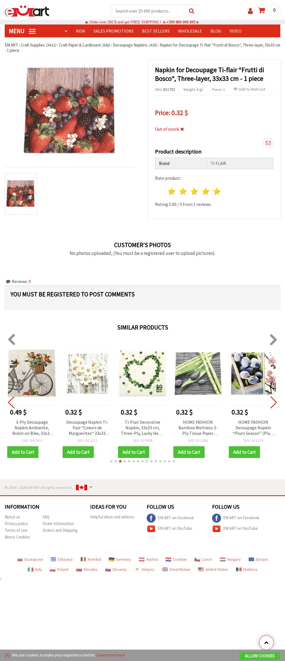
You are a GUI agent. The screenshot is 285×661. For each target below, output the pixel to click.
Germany (123, 559)
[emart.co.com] (27, 11)
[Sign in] (250, 11)
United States (216, 569)
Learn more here (110, 655)
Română (94, 559)
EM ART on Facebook (176, 517)
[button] (111, 461)
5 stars (217, 191)
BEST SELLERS (156, 31)
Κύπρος (148, 569)
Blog (215, 31)
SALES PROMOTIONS (114, 31)
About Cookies (17, 537)
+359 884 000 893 (180, 22)
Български (33, 559)
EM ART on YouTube (175, 528)
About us (12, 516)
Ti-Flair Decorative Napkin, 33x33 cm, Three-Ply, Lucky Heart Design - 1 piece (142, 428)
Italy (38, 569)
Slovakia (90, 569)
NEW (80, 31)
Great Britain (179, 569)
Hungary (234, 559)
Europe (262, 559)
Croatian (180, 559)
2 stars (183, 191)
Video (236, 31)
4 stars (206, 191)
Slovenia (119, 569)
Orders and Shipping (60, 530)
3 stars (194, 191)
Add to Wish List (252, 89)
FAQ (46, 516)
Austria (152, 559)
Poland (62, 569)
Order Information (58, 523)
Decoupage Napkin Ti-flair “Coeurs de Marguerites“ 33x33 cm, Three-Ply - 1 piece (87, 428)
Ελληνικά (65, 559)
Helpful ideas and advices (112, 516)
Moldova (250, 569)
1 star (172, 191)
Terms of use (16, 530)
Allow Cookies (260, 655)
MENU (17, 31)
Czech (207, 559)
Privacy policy (16, 523)
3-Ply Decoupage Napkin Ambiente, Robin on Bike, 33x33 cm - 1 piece (31, 428)
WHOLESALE (190, 31)
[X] (7, 655)
